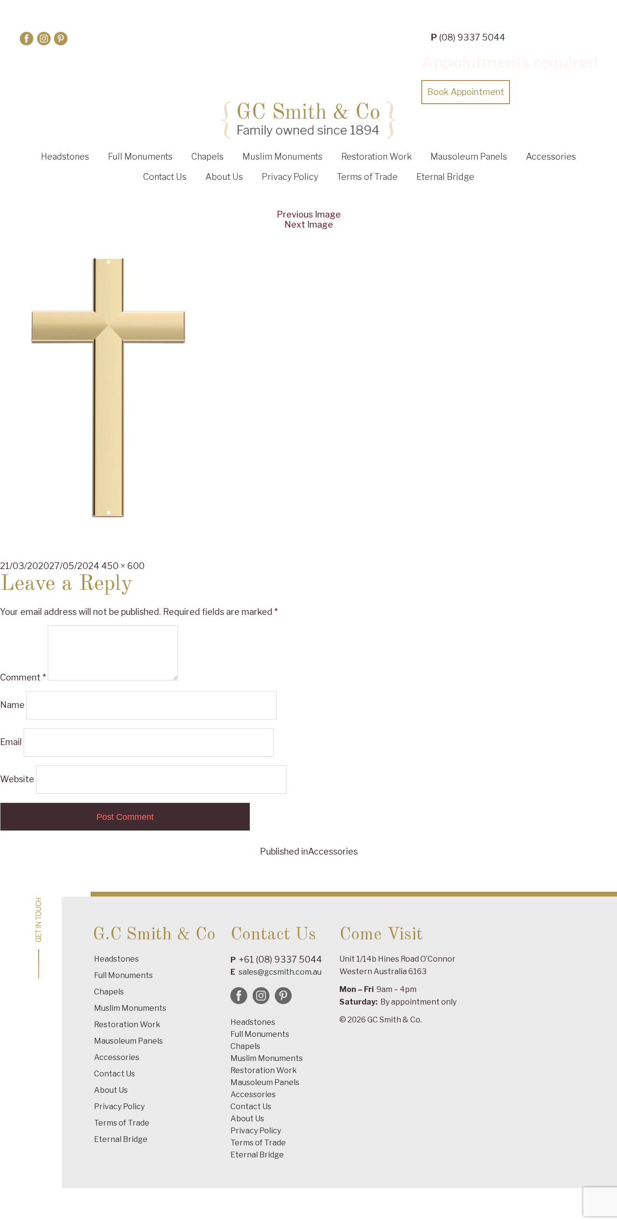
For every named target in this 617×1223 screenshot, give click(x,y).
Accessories (551, 156)
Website (17, 779)
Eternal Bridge (445, 177)
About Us (224, 177)
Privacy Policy (290, 177)
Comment (23, 677)
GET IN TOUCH (38, 919)
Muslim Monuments (282, 156)
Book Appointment (465, 92)
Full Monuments (140, 156)
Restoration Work (376, 156)
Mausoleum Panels (468, 156)
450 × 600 (123, 566)
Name (12, 705)
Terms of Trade (367, 177)
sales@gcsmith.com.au (280, 972)
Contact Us (165, 177)
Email (11, 742)
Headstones (65, 156)
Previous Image (309, 214)
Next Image (308, 224)
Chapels (207, 156)
